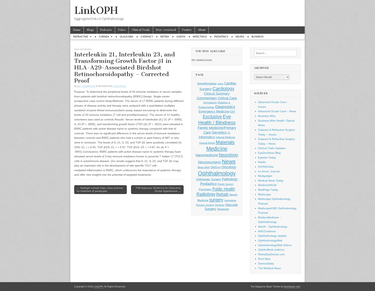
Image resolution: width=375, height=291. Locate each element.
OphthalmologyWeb (270, 240)
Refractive (80, 36)
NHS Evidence (267, 231)
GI (229, 132)
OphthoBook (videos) (271, 249)
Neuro (240, 36)
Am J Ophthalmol (86, 86)
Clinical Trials (141, 30)
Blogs (90, 30)
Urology (219, 204)
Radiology (205, 194)
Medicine (216, 149)
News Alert (203, 167)
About (201, 30)
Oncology (228, 167)
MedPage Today (268, 189)
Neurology (228, 154)
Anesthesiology (207, 83)
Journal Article (207, 142)
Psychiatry (205, 189)
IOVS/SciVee (266, 166)
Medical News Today (270, 180)
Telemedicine (230, 200)
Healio (262, 162)
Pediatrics (221, 36)
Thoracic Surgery (205, 205)
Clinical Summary (217, 93)
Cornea (104, 36)
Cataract (147, 36)
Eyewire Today (267, 157)
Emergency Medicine (214, 111)
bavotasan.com (292, 286)
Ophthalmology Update (272, 235)
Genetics (219, 132)
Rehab (222, 194)
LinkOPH (96, 10)
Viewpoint (223, 209)
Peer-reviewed (166, 30)
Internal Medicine (225, 137)
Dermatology (210, 102)
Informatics (207, 137)
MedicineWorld (267, 185)
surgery (216, 199)
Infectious (200, 36)
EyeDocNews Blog (269, 152)
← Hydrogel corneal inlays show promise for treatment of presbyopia (100, 190)
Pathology (230, 179)
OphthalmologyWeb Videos (275, 245)
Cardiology (223, 88)
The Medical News (269, 268)
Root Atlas (264, 258)
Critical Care (227, 98)
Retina (164, 36)
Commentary (207, 98)
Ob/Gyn (215, 167)
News (229, 161)
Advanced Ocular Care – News (277, 111)
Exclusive (212, 116)
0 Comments (119, 86)
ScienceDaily (266, 263)
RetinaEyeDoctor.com (271, 254)
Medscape (264, 194)
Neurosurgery (209, 162)
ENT (232, 111)
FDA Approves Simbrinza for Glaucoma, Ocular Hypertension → (158, 190)
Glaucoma (126, 36)
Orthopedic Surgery (208, 179)
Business (257, 36)
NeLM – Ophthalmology (272, 226)
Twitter (187, 30)
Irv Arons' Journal (268, 171)
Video (122, 30)
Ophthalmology (217, 173)
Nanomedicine (207, 155)
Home (77, 30)
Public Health (223, 189)
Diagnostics (225, 107)
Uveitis (180, 36)
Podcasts (106, 30)
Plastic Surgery (226, 184)
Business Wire (267, 115)
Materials (225, 142)
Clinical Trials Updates (271, 148)
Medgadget (265, 175)
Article (220, 84)
